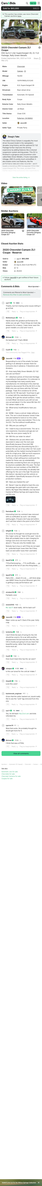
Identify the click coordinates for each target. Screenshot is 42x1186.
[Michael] (3, 337)
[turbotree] (3, 632)
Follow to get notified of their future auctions (21, 278)
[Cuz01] (3, 349)
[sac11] (15, 259)
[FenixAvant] (3, 511)
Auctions (4, 764)
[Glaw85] (3, 681)
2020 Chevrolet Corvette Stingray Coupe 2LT (8, 232)
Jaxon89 (23, 123)
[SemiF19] (3, 560)
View (32, 352)
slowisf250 (10, 605)
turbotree (9, 632)
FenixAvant (10, 511)
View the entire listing (19, 177)
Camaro (20, 71)
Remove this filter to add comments (16, 295)
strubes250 (10, 592)
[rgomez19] (3, 725)
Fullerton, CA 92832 (25, 118)
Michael (9, 337)
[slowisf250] (3, 604)
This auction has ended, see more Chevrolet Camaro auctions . (21, 15)
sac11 (19, 259)
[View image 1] (11, 499)
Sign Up (33, 3)
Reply (14, 311)
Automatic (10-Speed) (16, 764)
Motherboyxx (11, 318)
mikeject (9, 668)
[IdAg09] (3, 530)
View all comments (21, 753)
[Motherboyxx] (3, 317)
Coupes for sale (7, 778)
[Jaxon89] (18, 123)
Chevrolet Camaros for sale (11, 776)
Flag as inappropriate (27, 311)
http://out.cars (24, 713)
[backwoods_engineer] (3, 693)
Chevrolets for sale (8, 774)
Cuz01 (8, 350)
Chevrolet (21, 66)
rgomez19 (9, 725)
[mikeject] (3, 668)
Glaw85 (9, 681)
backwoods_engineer (14, 693)
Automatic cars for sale (10, 772)
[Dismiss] (39, 1183)
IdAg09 (8, 531)
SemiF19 (9, 560)
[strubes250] (3, 592)
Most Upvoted (33, 286)
